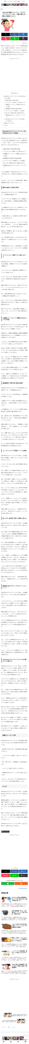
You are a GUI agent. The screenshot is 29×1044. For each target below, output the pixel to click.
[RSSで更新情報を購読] (21, 883)
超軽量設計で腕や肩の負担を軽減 (13, 108)
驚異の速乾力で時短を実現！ (12, 100)
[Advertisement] (14, 74)
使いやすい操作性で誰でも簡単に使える (15, 113)
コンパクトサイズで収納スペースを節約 (15, 110)
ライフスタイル (6, 831)
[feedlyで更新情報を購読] (7, 883)
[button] (23, 38)
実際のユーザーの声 (9, 123)
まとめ (5, 125)
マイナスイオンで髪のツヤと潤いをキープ (15, 102)
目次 (12, 93)
